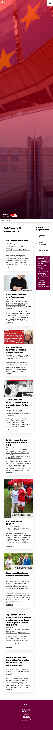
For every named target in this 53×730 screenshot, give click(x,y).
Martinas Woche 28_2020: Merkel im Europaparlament (16, 350)
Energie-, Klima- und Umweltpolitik (18, 449)
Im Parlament (26, 705)
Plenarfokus (26, 716)
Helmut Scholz (24, 451)
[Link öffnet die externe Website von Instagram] (2, 2)
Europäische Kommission (18, 306)
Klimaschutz (16, 249)
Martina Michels (17, 355)
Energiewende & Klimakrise (15, 246)
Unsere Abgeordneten (26, 707)
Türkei (24, 358)
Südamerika (8, 588)
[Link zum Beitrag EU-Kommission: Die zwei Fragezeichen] (18, 283)
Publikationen (26, 721)
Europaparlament (15, 528)
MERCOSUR (22, 249)
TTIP (23, 304)
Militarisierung (24, 413)
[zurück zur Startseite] (9, 215)
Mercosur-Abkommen (17, 240)
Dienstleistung (9, 671)
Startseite (26, 728)
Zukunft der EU (9, 454)
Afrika (7, 301)
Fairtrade (8, 632)
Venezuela (8, 674)
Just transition (9, 357)
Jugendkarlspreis (10, 413)
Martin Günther (43, 250)
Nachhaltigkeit (17, 457)
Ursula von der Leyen (24, 588)
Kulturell (15, 357)
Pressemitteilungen (16, 452)
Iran (28, 412)
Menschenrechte (17, 586)
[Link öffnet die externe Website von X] (5, 2)
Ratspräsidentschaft (10, 358)
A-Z (6, 246)
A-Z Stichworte (26, 712)
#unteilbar (8, 528)
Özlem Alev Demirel (42, 236)
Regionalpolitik (25, 355)
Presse (26, 714)
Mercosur (8, 452)
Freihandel (12, 456)
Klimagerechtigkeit (24, 528)
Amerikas (11, 301)
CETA (19, 301)
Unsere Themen (26, 709)
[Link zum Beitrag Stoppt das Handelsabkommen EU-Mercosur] (18, 561)
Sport (21, 530)
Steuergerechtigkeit (11, 304)
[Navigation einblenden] (50, 3)
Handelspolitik (9, 248)
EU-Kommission (17, 671)
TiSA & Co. (19, 304)
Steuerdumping (9, 308)
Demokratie (8, 306)
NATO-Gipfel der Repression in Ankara (42, 284)
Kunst (18, 357)
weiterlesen (9, 268)
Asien (15, 301)
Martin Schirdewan (15, 303)
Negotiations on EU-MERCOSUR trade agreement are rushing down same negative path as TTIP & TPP (18, 620)
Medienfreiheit (9, 530)
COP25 (7, 456)
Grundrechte (23, 412)
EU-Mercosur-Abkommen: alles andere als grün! (17, 442)
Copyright (8, 412)
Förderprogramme (15, 412)
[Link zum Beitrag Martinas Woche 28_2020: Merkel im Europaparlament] (18, 336)
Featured (24, 246)
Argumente (17, 580)
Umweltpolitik (15, 588)
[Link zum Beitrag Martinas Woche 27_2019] (18, 498)
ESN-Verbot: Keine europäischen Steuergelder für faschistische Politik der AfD (43, 275)
